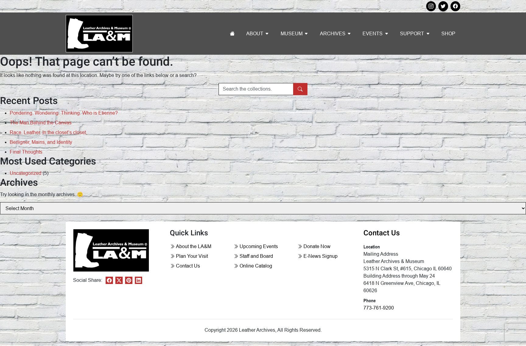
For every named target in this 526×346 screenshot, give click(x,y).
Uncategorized (25, 173)
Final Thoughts (26, 151)
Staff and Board (256, 256)
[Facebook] (109, 280)
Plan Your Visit (192, 256)
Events (373, 33)
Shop (448, 33)
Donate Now (317, 246)
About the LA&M (193, 246)
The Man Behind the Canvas (41, 122)
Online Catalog (256, 265)
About (254, 33)
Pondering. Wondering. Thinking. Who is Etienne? (64, 113)
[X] (119, 280)
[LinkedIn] (138, 280)
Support (412, 33)
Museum (292, 33)
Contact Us (188, 265)
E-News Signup (320, 256)
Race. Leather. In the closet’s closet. (48, 132)
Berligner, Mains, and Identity (41, 142)
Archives (332, 33)
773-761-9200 (378, 307)
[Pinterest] (128, 280)
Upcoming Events (259, 246)
